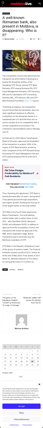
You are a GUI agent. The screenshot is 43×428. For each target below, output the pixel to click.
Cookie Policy (14, 425)
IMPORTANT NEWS (28, 184)
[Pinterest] (15, 44)
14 (27, 358)
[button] (39, 384)
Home (4, 10)
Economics (12, 10)
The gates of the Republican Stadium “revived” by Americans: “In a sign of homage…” (11, 301)
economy (12, 269)
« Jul (20, 376)
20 (21, 361)
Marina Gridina (9, 39)
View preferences (21, 419)
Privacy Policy (27, 425)
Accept (21, 406)
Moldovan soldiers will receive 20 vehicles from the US (32, 300)
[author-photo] (21, 320)
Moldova (20, 269)
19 (16, 361)
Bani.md (28, 101)
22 (32, 361)
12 (16, 358)
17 (5, 361)
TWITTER (28, 187)
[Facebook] (4, 44)
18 (11, 361)
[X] (10, 44)
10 (5, 358)
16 (38, 358)
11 (11, 358)
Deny (21, 413)
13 (21, 358)
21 (27, 361)
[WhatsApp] (21, 44)
